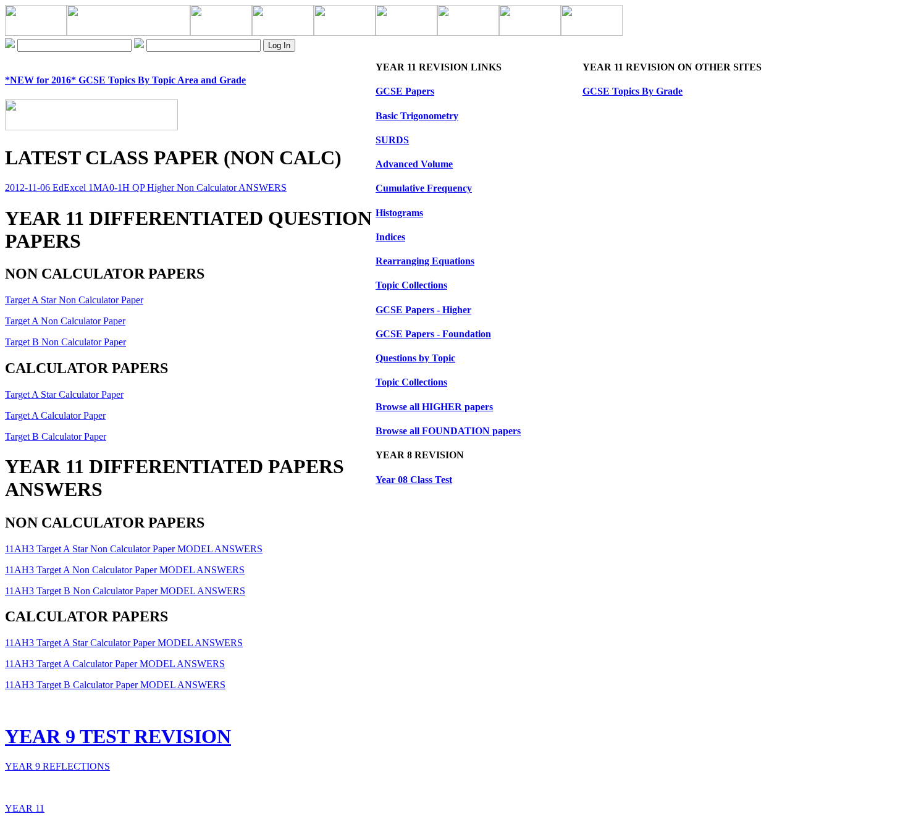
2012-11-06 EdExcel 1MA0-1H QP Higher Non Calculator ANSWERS (146, 187)
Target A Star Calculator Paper (64, 394)
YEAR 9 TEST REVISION (118, 736)
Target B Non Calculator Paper (65, 342)
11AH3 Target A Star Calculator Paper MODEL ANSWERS (124, 642)
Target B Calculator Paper (55, 436)
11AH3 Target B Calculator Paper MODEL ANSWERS (115, 684)
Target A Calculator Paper (55, 415)
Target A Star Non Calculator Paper (74, 300)
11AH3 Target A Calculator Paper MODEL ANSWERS (115, 663)
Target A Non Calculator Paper (65, 321)
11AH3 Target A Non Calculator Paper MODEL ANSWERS (125, 570)
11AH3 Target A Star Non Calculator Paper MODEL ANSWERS (134, 549)
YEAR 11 (24, 808)
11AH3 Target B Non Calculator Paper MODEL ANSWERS (125, 591)
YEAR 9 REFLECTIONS (57, 766)
